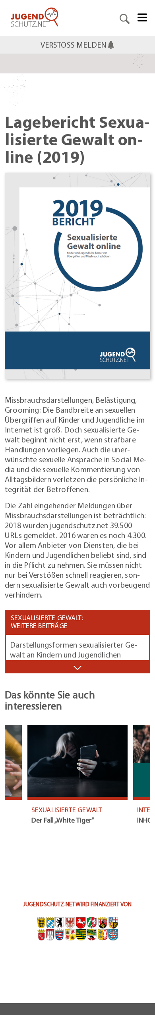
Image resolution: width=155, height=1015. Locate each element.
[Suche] (125, 18)
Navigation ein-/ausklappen (77, 667)
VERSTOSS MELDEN (74, 45)
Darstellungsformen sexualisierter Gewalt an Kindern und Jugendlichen (73, 649)
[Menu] (142, 16)
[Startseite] (34, 18)
